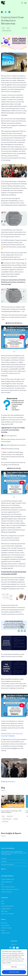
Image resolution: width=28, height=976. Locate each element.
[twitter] (6, 12)
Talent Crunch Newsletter (7, 913)
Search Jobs (4, 911)
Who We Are (4, 923)
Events (2, 903)
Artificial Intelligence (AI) (7, 879)
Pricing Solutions (5, 925)
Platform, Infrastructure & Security (10, 889)
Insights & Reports (6, 908)
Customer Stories (5, 933)
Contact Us (14, 944)
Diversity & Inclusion (6, 928)
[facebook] (2, 12)
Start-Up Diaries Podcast (7, 906)
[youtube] (17, 948)
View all (3, 790)
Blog (2, 901)
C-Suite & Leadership (6, 892)
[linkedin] (9, 12)
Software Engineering (6, 882)
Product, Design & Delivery (8, 887)
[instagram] (10, 948)
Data (2, 884)
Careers (3, 930)
